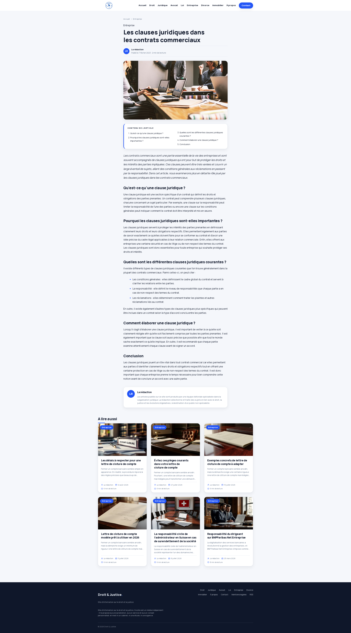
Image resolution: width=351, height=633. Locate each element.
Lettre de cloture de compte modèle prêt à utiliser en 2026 (120, 535)
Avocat (174, 5)
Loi (182, 5)
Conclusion (184, 144)
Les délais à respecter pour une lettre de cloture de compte (121, 462)
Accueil (142, 5)
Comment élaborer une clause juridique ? (198, 140)
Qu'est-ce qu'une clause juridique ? (146, 133)
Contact (246, 5)
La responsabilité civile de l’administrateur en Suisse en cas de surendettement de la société (175, 537)
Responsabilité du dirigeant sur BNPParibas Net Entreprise (226, 535)
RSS (251, 594)
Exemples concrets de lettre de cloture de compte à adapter (227, 462)
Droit (152, 5)
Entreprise (192, 5)
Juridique (163, 5)
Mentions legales (239, 594)
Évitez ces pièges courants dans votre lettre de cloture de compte (171, 464)
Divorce (205, 5)
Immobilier (217, 5)
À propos (231, 5)
